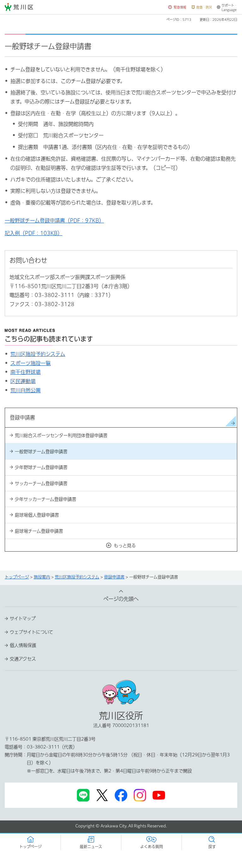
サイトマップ (23, 618)
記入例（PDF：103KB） (33, 233)
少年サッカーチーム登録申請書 (45, 499)
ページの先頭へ (121, 598)
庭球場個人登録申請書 (37, 515)
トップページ (17, 577)
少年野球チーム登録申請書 (41, 467)
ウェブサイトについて (31, 632)
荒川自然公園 (25, 390)
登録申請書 (114, 577)
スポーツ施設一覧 (30, 363)
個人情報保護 (23, 645)
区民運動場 (23, 381)
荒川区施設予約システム (37, 354)
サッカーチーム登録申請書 (41, 483)
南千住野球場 (25, 372)
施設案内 (42, 577)
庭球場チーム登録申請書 (39, 531)
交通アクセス (23, 659)
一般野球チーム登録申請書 (41, 451)
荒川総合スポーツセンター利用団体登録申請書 (61, 435)
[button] (177, 7)
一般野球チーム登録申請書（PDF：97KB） (54, 220)
